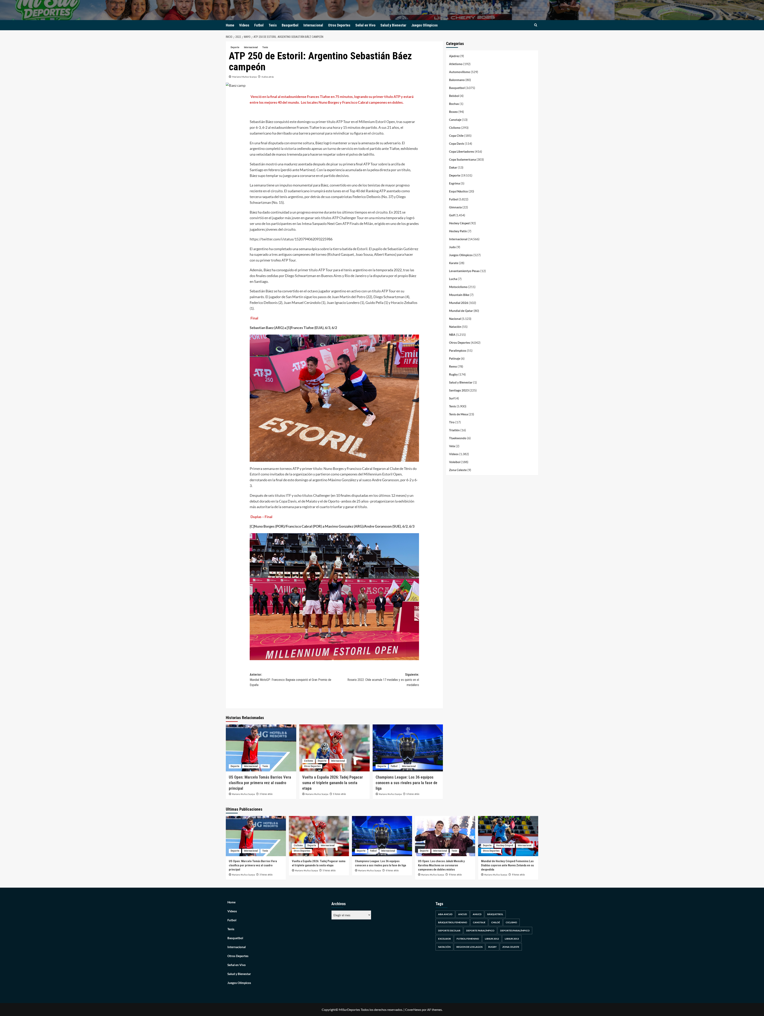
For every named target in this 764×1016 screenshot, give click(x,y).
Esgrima (454, 183)
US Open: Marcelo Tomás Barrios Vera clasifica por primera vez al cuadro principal (260, 783)
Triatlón (454, 430)
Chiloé (495, 922)
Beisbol (454, 96)
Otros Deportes (339, 25)
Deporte (235, 47)
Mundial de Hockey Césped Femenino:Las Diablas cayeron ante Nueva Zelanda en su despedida (507, 865)
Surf (452, 398)
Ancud (462, 914)
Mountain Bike (459, 295)
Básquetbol (495, 914)
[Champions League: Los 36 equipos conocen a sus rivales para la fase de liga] (408, 747)
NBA (452, 334)
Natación (455, 326)
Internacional (313, 25)
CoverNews (413, 1009)
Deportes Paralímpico (515, 930)
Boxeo (453, 111)
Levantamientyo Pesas (464, 271)
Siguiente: (383, 680)
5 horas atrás (339, 794)
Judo (452, 247)
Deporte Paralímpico (480, 930)
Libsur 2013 (512, 938)
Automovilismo (459, 72)
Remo (453, 366)
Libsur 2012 (492, 938)
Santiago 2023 (459, 390)
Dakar (453, 167)
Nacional (455, 318)
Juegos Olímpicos (424, 25)
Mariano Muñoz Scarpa (244, 76)
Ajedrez (454, 56)
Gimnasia (455, 207)
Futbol (259, 25)
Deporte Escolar (449, 930)
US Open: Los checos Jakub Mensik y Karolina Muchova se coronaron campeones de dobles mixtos (441, 865)
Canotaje (455, 119)
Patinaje (454, 358)
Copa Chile (456, 135)
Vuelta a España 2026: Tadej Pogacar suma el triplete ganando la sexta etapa (332, 783)
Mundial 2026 (458, 303)
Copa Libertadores (461, 151)
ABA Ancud (445, 914)
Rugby (453, 374)
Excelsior (444, 938)
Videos (244, 25)
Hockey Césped (459, 223)
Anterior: (290, 680)
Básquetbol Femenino (452, 922)
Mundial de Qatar (461, 310)
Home (230, 25)
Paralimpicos (457, 350)
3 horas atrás (266, 794)
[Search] (535, 25)
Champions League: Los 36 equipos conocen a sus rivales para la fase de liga (406, 783)
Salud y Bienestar (393, 25)
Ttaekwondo (457, 438)
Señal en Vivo (365, 25)
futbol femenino (468, 938)
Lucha (453, 279)
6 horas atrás (412, 794)
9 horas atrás (455, 874)
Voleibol (454, 462)
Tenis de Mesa (458, 414)
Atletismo (456, 64)
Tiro (452, 422)
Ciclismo (308, 760)
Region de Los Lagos (469, 946)
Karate (453, 263)
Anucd (477, 914)
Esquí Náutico (458, 191)
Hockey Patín (458, 231)
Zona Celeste (458, 470)
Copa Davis (456, 143)
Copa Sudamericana (462, 159)
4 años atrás (267, 76)
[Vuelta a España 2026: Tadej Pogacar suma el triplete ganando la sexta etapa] (334, 747)
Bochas (454, 103)
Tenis (273, 25)
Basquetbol (290, 25)
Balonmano (457, 80)
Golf (452, 215)
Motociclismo (458, 287)
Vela (452, 446)
